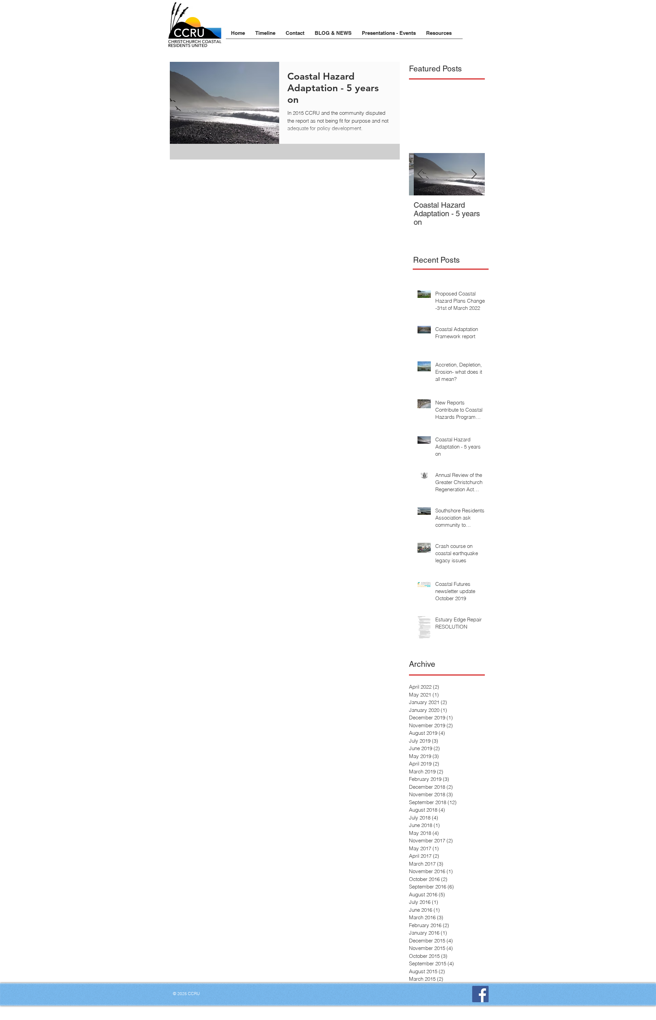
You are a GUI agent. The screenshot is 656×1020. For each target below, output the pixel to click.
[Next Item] (474, 174)
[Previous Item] (420, 174)
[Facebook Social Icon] (480, 994)
